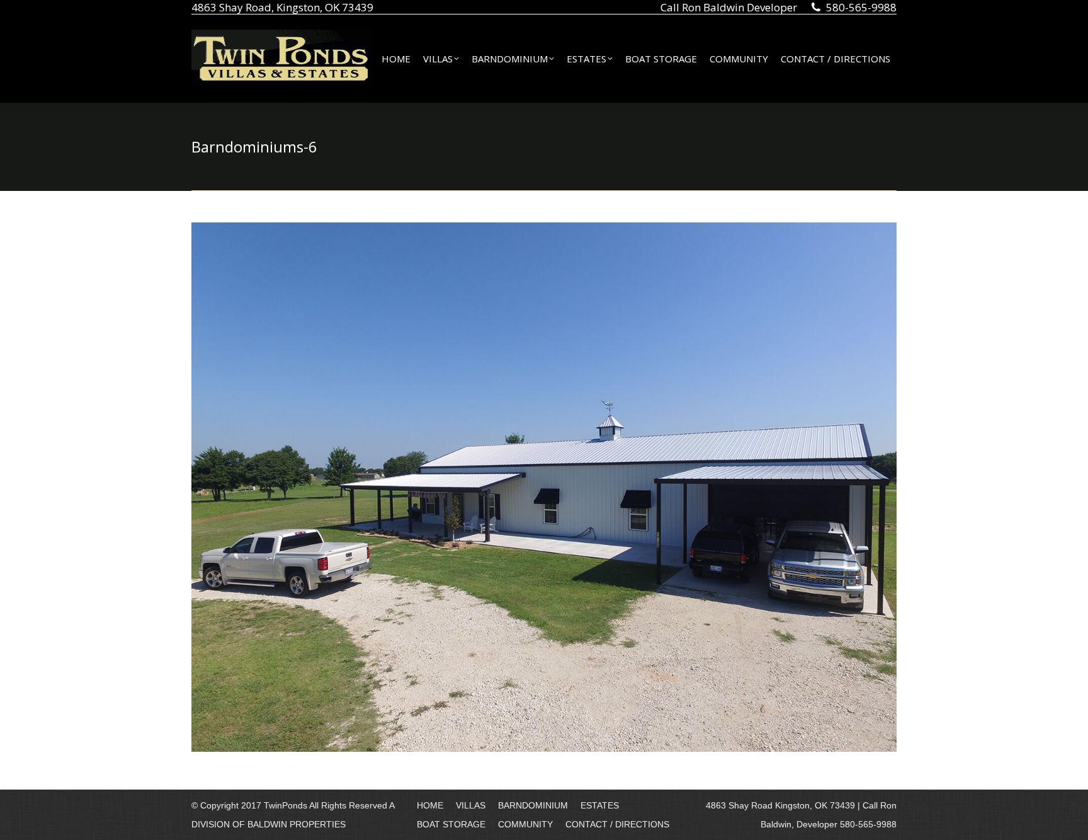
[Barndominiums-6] (544, 487)
